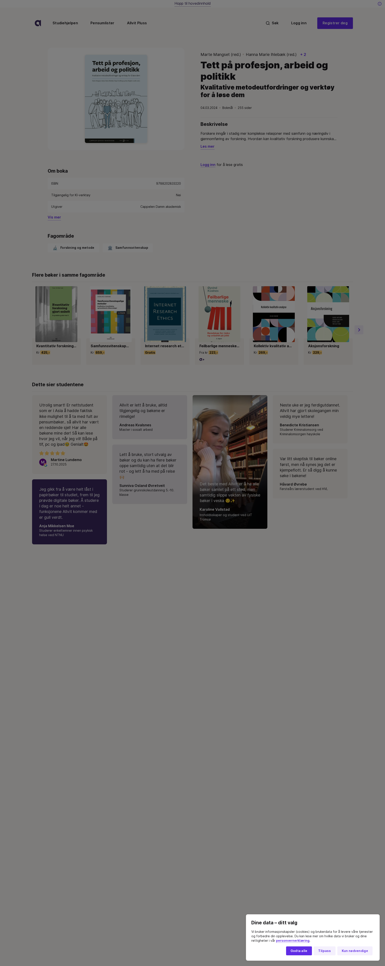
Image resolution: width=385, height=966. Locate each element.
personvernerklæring (292, 940)
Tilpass (324, 951)
